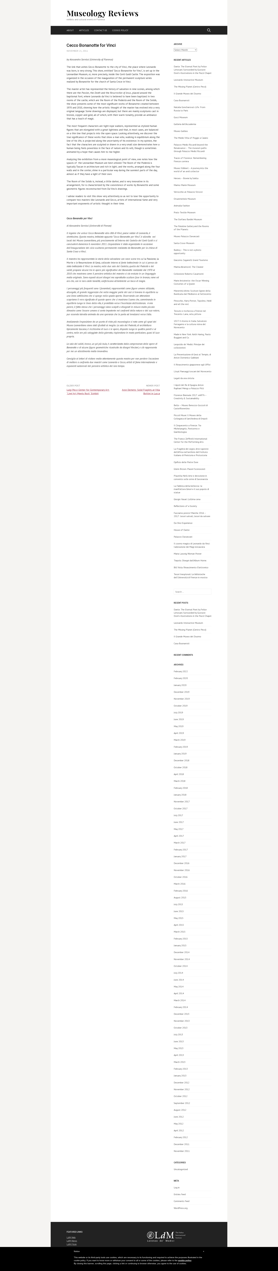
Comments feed (181, 1201)
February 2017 (181, 849)
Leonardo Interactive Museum (188, 79)
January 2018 (180, 794)
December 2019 (181, 691)
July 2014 (178, 972)
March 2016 (179, 883)
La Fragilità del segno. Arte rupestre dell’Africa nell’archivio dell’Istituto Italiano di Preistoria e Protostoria (191, 452)
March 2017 (179, 842)
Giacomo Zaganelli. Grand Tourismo (191, 260)
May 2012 (178, 1123)
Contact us (100, 30)
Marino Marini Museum (185, 185)
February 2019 (181, 746)
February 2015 (181, 938)
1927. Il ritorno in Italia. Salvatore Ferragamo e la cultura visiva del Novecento (190, 324)
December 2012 (181, 1082)
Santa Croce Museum (184, 243)
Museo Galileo (181, 131)
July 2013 (178, 1034)
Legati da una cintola (184, 378)
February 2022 (181, 671)
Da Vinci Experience (183, 522)
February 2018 (181, 787)
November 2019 (182, 698)
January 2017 (180, 856)
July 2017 (178, 815)
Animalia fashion (182, 205)
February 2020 (181, 678)
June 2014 (179, 979)
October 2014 (181, 966)
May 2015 (178, 918)
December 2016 (181, 863)
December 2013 (181, 1013)
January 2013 (180, 1075)
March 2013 (179, 1061)
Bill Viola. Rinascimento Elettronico (191, 567)
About (70, 30)
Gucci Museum (181, 117)
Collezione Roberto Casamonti (189, 273)
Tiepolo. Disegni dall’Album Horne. (190, 560)
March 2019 (179, 739)
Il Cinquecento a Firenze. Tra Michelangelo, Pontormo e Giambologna (187, 428)
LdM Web (71, 1237)
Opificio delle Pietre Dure (186, 462)
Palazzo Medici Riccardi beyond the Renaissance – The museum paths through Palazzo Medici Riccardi (191, 148)
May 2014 (178, 986)
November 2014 (182, 959)
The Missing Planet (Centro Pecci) (190, 86)
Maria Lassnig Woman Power (188, 553)
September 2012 (182, 1103)
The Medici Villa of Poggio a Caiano (191, 137)
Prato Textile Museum (184, 212)
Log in (177, 1187)
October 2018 (181, 767)
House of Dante (182, 529)
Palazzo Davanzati (183, 536)
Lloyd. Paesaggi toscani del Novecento (192, 371)
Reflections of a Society (185, 506)
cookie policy (184, 1260)
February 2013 (181, 1068)
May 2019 (178, 726)
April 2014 (179, 993)
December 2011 (181, 1144)
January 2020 (180, 685)
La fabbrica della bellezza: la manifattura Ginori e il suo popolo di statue (191, 489)
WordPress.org (181, 1208)
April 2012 (179, 1130)
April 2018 (179, 774)
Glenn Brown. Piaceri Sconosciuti (189, 468)
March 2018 (179, 780)
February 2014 (181, 1007)
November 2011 (182, 1151)
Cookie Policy (120, 30)
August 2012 (180, 1109)
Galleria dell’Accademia (185, 124)
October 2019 (181, 705)
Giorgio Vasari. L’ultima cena (187, 499)
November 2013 (182, 1020)
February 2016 (181, 890)
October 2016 (181, 876)
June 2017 (179, 822)
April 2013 (179, 1055)
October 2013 (181, 1027)
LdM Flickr (72, 1244)
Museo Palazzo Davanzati (186, 236)
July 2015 (178, 904)
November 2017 (182, 801)
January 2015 (180, 945)
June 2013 (179, 1041)
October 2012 (181, 1096)
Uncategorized (181, 1169)
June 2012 (179, 1116)
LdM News (72, 1240)
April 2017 (179, 835)
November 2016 (182, 870)
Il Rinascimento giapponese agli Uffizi (192, 364)
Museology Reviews (103, 13)
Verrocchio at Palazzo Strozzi (188, 191)
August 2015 (180, 897)
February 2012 (181, 1137)
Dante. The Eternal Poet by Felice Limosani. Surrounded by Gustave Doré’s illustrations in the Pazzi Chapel (192, 69)
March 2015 (179, 931)
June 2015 (179, 911)
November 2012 (182, 1089)
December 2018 (181, 760)
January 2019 (180, 753)
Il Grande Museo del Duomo (187, 93)
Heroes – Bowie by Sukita (186, 178)
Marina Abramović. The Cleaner (188, 266)
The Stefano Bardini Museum (188, 219)
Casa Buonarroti (181, 100)
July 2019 (178, 712)
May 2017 (178, 829)
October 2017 (181, 808)
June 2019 (179, 719)
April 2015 (179, 924)
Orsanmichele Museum (185, 198)
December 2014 (181, 952)
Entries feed (180, 1194)
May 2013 (178, 1048)
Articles (84, 30)
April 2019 (179, 733)
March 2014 (179, 1000)
